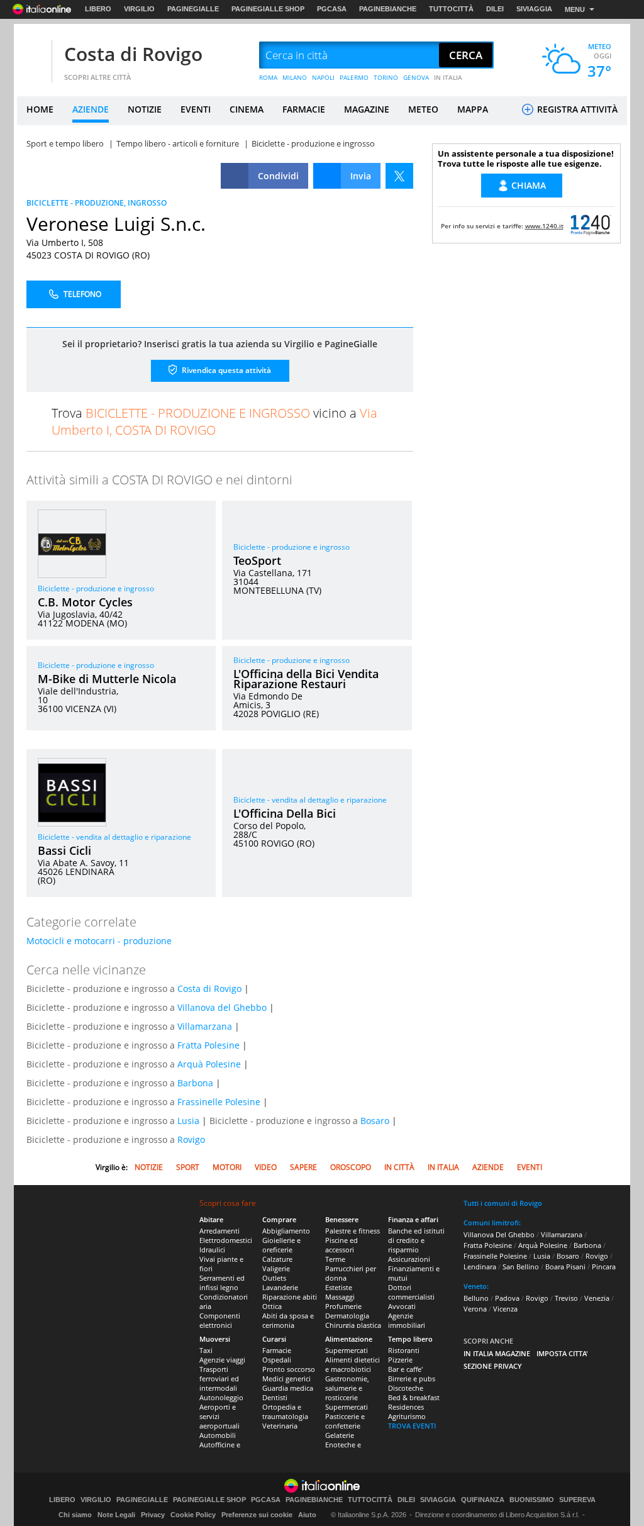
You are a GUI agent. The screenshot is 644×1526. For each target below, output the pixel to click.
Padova (507, 1298)
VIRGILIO (139, 9)
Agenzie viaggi (222, 1359)
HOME (39, 109)
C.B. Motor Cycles (85, 602)
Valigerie (276, 1268)
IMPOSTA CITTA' (562, 1353)
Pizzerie (400, 1359)
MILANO (294, 77)
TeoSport (257, 560)
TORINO (386, 77)
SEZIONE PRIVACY (493, 1366)
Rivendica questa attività (225, 370)
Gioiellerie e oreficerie (281, 1244)
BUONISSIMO (531, 1499)
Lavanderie (280, 1287)
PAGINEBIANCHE (387, 9)
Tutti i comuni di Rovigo (503, 1203)
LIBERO (98, 9)
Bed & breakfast (414, 1397)
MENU (575, 9)
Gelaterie (339, 1435)
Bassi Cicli (64, 850)
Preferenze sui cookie (256, 1514)
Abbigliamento (286, 1230)
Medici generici (286, 1378)
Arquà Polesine (209, 1064)
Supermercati (346, 1350)
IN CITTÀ (399, 1167)
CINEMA (247, 109)
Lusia (188, 1121)
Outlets (274, 1278)
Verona (475, 1308)
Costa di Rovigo (133, 54)
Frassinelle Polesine (218, 1102)
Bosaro (374, 1121)
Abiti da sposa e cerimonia (288, 1320)
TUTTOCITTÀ (451, 9)
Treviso (566, 1298)
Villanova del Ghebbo (222, 1007)
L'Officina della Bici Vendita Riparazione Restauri (306, 678)
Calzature (277, 1259)
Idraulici (212, 1249)
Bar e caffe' (405, 1369)
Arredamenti (219, 1230)
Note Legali (116, 1514)
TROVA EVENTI (412, 1425)
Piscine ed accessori (341, 1244)
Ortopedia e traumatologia (285, 1411)
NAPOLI (323, 77)
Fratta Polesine (208, 1045)
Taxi (206, 1350)
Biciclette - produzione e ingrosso (96, 588)
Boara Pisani (565, 1266)
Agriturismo (407, 1416)
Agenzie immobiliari (406, 1320)
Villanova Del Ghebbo (499, 1234)
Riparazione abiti (289, 1296)
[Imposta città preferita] (33, 55)
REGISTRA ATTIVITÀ (576, 109)
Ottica (272, 1306)
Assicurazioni (409, 1259)
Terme (335, 1259)
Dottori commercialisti (411, 1292)
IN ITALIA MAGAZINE (497, 1353)
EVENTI (195, 109)
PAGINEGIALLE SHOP (267, 9)
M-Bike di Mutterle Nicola (107, 678)
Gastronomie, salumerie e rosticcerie (347, 1388)
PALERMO (354, 77)
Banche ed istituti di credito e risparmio (416, 1240)
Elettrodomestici (225, 1240)
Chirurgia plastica (353, 1325)
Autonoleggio (221, 1397)
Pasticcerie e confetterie (345, 1421)
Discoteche (405, 1388)
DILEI (495, 9)
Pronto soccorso (288, 1369)
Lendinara (480, 1266)
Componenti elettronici (219, 1320)
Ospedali (276, 1359)
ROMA (268, 77)
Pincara (604, 1266)
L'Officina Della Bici (284, 813)
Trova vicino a (214, 421)
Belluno (476, 1298)
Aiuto (307, 1514)
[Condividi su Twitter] (399, 176)
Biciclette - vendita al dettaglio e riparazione (114, 837)
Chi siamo (75, 1514)
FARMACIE (303, 109)
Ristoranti (403, 1350)
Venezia (596, 1298)
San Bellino (520, 1266)
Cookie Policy (193, 1514)
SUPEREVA (577, 1499)
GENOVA (416, 77)
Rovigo (191, 1139)
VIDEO (266, 1167)
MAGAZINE (366, 109)
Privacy (153, 1514)
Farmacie (276, 1350)
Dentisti (274, 1397)
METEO (423, 109)
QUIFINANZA (482, 1499)
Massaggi (340, 1296)
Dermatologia (347, 1315)
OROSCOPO (350, 1167)
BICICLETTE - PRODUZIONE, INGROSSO (96, 203)
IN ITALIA (448, 77)
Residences (406, 1407)
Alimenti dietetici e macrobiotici (352, 1364)
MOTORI (227, 1167)
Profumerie (343, 1306)
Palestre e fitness (352, 1230)
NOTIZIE (145, 109)
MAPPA (472, 109)
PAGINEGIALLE (193, 9)
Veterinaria (279, 1425)
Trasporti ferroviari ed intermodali (219, 1378)
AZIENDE (90, 109)
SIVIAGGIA (534, 9)
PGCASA (332, 9)
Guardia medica (287, 1388)
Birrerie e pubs (411, 1378)
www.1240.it (544, 225)
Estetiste (338, 1287)
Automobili (217, 1435)
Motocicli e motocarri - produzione (99, 941)
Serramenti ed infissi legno (222, 1282)
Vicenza (505, 1308)
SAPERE (303, 1167)
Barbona (195, 1083)
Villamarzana (204, 1026)
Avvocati (402, 1306)
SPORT (187, 1167)
